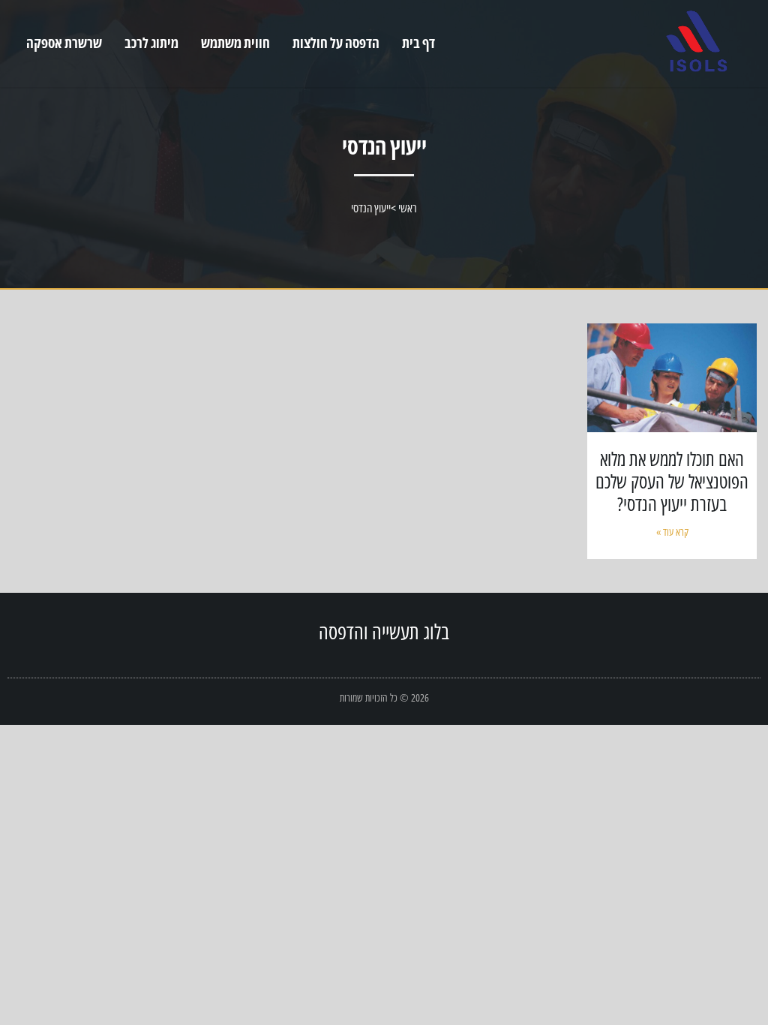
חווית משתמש (235, 43)
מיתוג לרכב (151, 43)
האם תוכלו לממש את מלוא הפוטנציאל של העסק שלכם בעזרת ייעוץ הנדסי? (672, 481)
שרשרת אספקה (64, 43)
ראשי (407, 208)
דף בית (418, 43)
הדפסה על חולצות (336, 43)
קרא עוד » (672, 532)
